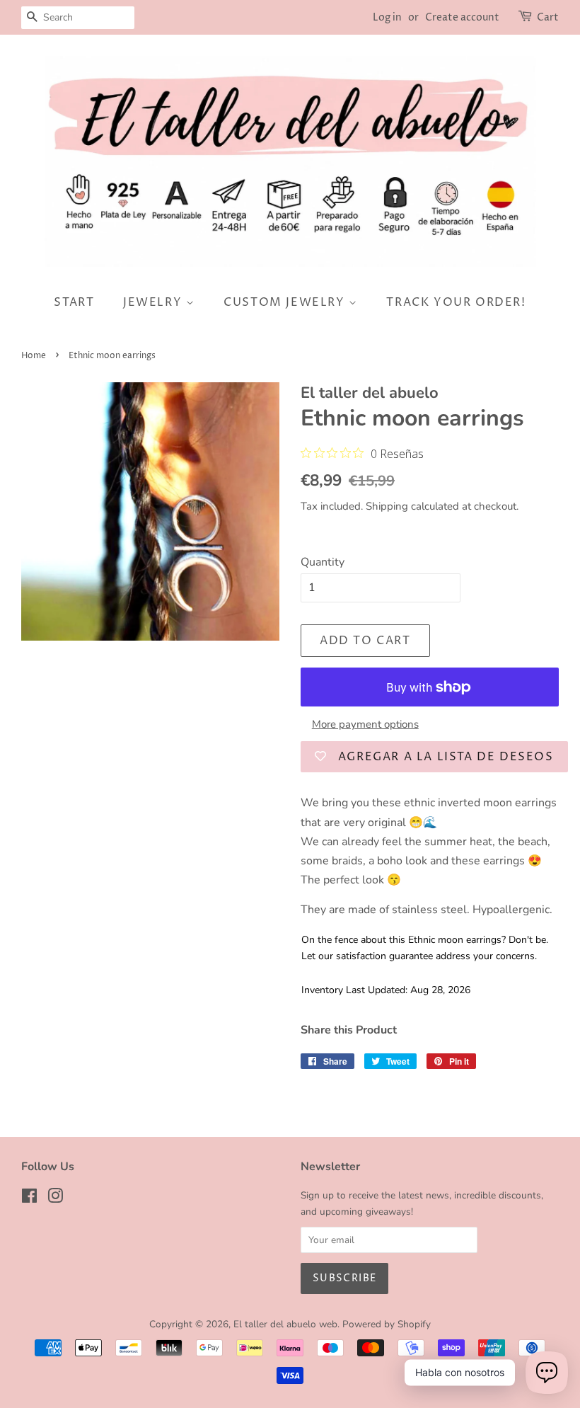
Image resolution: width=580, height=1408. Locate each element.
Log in (387, 17)
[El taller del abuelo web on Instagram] (55, 1199)
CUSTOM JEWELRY (286, 302)
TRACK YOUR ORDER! (456, 302)
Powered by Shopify (386, 1324)
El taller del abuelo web (285, 1324)
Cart (548, 17)
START (74, 302)
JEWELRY (154, 302)
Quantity (322, 562)
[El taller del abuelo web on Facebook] (29, 1199)
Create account (462, 17)
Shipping (387, 506)
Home (33, 356)
